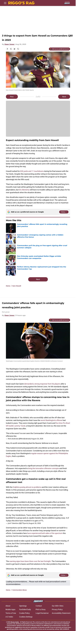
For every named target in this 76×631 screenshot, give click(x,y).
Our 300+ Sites (57, 606)
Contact (39, 606)
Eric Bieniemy (24, 190)
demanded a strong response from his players (42, 384)
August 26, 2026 (37, 439)
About (8, 606)
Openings (23, 606)
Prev (12, 97)
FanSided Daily (25, 609)
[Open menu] (5, 3)
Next (64, 97)
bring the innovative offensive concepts (43, 468)
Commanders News (19, 590)
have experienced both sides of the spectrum (44, 533)
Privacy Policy (57, 609)
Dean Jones (9, 44)
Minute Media (14, 622)
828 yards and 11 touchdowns (32, 171)
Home (8, 286)
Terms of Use (11, 613)
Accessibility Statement (61, 613)
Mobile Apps (10, 609)
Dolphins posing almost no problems (27, 487)
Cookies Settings (25, 617)
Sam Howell (16, 286)
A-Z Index (9, 617)
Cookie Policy (24, 613)
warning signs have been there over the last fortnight (30, 561)
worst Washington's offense (51, 420)
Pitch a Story (41, 609)
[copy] (18, 49)
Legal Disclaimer (42, 613)
